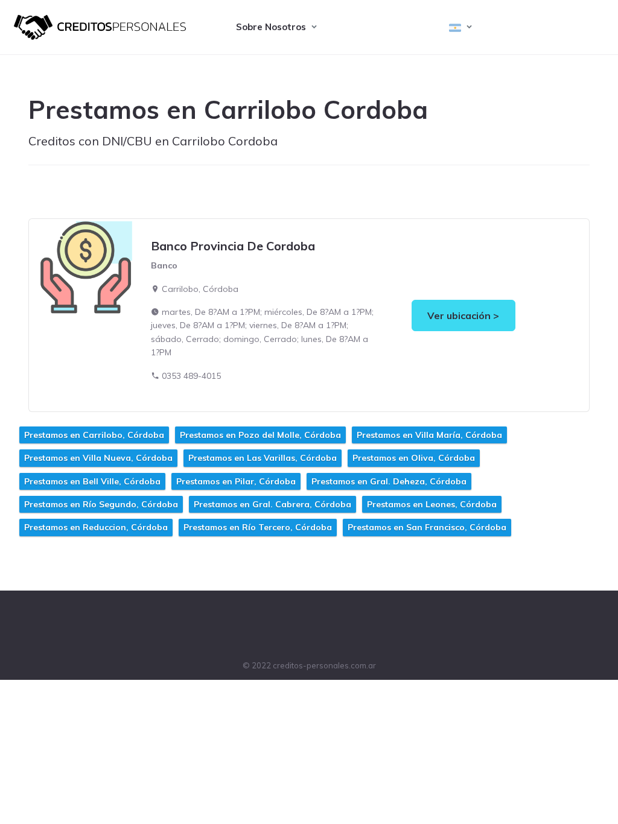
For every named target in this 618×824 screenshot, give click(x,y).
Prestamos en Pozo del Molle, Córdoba (260, 434)
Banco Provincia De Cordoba (233, 245)
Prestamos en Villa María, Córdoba (429, 434)
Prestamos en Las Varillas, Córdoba (262, 457)
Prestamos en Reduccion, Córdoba (96, 527)
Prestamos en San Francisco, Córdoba (427, 527)
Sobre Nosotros (271, 27)
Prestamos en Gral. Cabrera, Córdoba (272, 504)
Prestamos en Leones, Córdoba (432, 504)
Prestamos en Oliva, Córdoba (413, 457)
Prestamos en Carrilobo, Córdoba (94, 434)
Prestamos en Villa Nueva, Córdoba (98, 457)
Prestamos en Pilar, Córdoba (236, 481)
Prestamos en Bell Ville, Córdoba (92, 481)
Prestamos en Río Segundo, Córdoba (101, 504)
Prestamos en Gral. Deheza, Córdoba (389, 481)
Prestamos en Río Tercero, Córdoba (257, 527)
